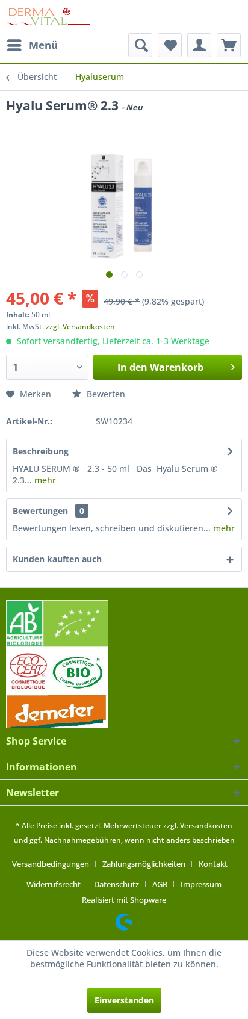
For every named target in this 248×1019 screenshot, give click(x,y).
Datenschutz (116, 884)
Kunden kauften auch (57, 559)
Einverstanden (124, 1000)
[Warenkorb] (229, 45)
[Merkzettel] (170, 45)
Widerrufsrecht (53, 884)
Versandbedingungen (50, 863)
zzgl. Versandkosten (80, 326)
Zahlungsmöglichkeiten (143, 863)
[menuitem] (32, 45)
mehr (44, 480)
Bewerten (104, 394)
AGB (159, 884)
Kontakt (213, 863)
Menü (43, 45)
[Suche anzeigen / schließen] (140, 45)
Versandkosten (206, 825)
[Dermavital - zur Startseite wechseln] (48, 16)
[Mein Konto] (199, 45)
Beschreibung (41, 451)
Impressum (201, 884)
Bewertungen (40, 510)
